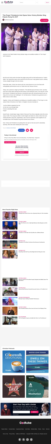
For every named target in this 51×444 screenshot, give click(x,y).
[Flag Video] (31, 130)
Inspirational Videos (20, 429)
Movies (39, 429)
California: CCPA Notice (20, 433)
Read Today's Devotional (10, 142)
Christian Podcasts (8, 348)
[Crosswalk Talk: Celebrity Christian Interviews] (13, 386)
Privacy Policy (12, 433)
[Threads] (31, 439)
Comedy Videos (12, 429)
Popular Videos (4, 429)
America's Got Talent (11, 127)
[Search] (37, 2)
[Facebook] (19, 439)
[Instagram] (27, 439)
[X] (23, 439)
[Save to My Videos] (27, 130)
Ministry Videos (34, 429)
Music (43, 429)
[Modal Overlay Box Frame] (22, 151)
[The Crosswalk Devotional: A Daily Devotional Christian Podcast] (13, 361)
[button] (25, 36)
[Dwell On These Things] (37, 361)
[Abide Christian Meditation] (37, 386)
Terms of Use (5, 433)
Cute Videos (27, 429)
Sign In (47, 2)
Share (22, 130)
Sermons (48, 429)
